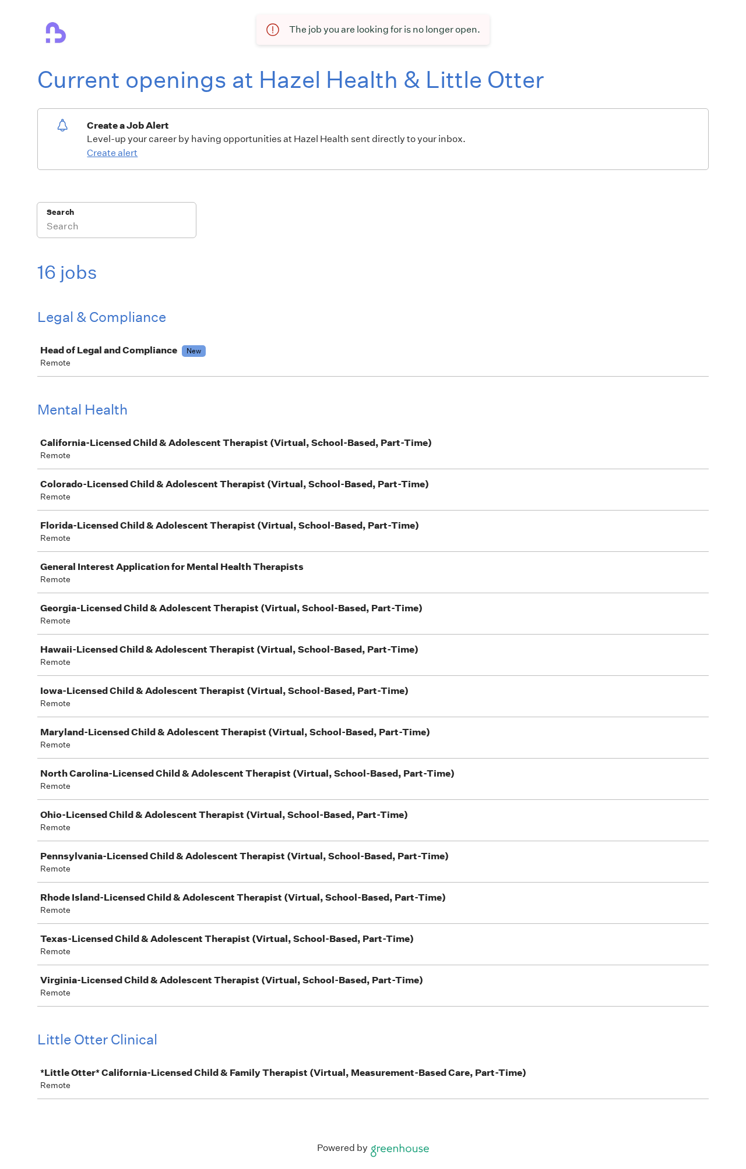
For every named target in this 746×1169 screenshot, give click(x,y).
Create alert (112, 152)
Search (60, 212)
